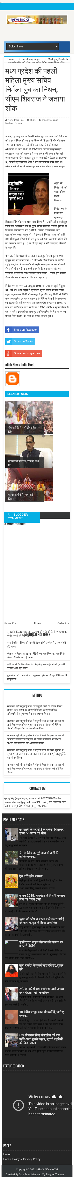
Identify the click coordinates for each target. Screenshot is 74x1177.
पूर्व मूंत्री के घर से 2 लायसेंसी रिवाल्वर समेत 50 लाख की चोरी (41, 831)
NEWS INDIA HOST (47, 1169)
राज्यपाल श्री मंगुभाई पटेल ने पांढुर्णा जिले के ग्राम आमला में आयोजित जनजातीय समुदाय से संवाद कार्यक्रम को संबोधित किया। (35, 768)
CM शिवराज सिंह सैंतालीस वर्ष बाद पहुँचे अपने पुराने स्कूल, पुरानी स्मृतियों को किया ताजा (41, 1038)
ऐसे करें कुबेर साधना (31, 876)
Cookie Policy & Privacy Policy (21, 1159)
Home (6, 1154)
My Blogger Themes (53, 1174)
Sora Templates (27, 1174)
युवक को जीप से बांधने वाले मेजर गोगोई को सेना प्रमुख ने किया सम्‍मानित (41, 920)
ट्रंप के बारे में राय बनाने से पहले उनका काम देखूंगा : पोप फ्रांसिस (41, 990)
